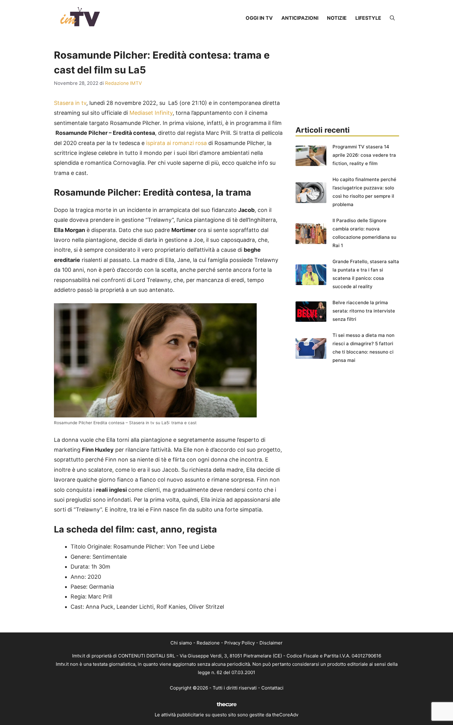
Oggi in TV (259, 18)
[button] (392, 18)
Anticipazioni (299, 18)
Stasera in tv (70, 103)
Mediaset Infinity (151, 113)
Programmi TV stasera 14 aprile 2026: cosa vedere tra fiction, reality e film (364, 155)
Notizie (337, 18)
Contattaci (272, 688)
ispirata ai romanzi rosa (176, 143)
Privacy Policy (239, 643)
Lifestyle (368, 18)
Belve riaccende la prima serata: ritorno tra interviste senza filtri (364, 311)
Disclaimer (271, 643)
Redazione (208, 643)
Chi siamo (181, 643)
